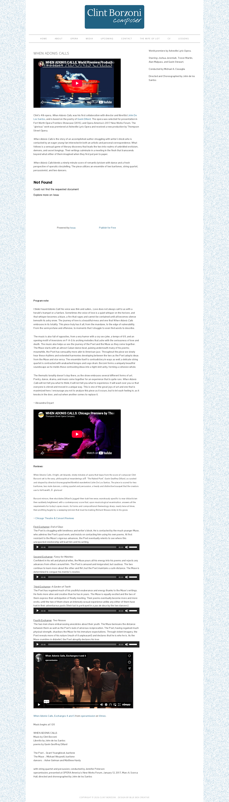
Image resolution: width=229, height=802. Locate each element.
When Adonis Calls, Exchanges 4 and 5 (54, 715)
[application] (86, 547)
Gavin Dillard (84, 119)
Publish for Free (107, 227)
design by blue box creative (134, 797)
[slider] (133, 547)
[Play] (37, 547)
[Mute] (126, 547)
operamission (88, 715)
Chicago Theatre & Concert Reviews (54, 518)
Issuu (73, 227)
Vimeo (102, 715)
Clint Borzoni (114, 16)
